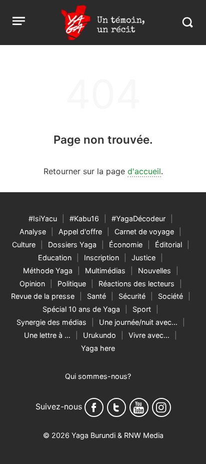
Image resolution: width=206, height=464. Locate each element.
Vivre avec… (149, 335)
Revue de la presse (42, 296)
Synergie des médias (51, 322)
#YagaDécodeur (139, 218)
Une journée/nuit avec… (138, 322)
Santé (96, 296)
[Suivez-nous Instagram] (161, 407)
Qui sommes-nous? (98, 376)
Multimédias (105, 270)
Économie (125, 244)
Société (170, 296)
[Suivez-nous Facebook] (94, 407)
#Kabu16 (84, 218)
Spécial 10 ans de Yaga (81, 309)
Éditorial (168, 244)
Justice (144, 257)
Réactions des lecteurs (136, 283)
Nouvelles (154, 270)
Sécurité (132, 296)
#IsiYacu (42, 218)
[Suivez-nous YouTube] (139, 407)
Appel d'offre (80, 231)
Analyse (33, 231)
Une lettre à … (47, 335)
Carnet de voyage (144, 231)
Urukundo (99, 335)
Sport (141, 309)
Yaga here (98, 348)
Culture (24, 244)
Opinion (32, 283)
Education (55, 257)
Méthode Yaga (47, 270)
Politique (72, 283)
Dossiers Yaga (72, 244)
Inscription (101, 257)
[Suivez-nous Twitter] (116, 407)
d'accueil (144, 171)
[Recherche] (187, 22)
